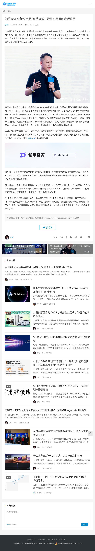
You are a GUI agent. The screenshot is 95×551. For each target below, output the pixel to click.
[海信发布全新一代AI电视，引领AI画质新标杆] (17, 462)
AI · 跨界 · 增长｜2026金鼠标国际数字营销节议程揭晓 (61, 338)
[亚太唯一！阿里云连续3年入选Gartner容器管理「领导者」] (17, 483)
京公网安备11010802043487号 (69, 543)
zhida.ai (31, 138)
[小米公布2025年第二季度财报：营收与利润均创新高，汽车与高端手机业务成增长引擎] (17, 367)
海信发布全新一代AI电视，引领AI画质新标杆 (57, 455)
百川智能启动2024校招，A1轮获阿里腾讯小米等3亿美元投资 (38, 267)
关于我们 (30, 539)
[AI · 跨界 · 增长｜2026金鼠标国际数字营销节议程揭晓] (17, 343)
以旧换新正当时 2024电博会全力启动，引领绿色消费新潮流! (61, 314)
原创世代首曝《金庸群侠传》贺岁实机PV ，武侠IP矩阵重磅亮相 (61, 387)
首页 (3, 11)
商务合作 (41, 539)
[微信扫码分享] (71, 237)
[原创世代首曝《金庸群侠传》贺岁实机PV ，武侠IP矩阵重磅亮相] (17, 392)
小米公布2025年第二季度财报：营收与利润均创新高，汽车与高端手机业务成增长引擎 (60, 363)
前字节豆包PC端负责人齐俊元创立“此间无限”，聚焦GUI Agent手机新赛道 (46, 410)
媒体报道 (51, 539)
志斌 (6, 25)
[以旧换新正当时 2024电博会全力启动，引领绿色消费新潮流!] (17, 319)
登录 (8, 525)
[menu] (90, 4)
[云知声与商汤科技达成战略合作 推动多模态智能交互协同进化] (17, 437)
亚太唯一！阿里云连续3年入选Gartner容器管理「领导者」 (59, 478)
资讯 (36, 25)
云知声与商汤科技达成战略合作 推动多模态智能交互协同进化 (60, 433)
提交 (84, 525)
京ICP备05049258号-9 (45, 543)
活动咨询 (62, 539)
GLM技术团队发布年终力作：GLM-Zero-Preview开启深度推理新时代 (60, 290)
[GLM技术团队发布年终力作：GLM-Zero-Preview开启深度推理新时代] (17, 294)
